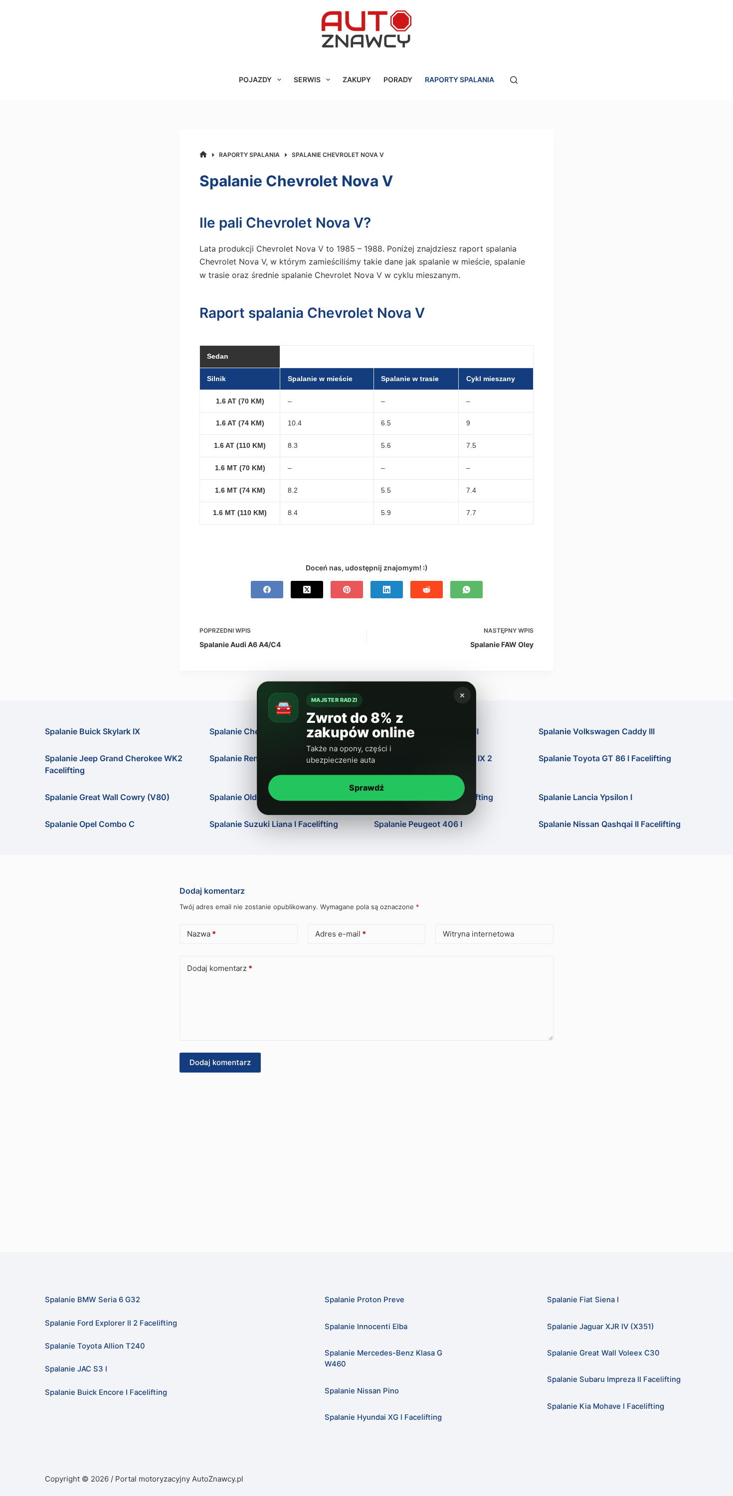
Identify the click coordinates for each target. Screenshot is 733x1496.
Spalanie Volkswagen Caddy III (597, 731)
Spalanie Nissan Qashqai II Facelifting (610, 824)
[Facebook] (267, 589)
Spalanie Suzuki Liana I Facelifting (273, 824)
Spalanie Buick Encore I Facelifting (106, 1392)
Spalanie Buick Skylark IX (92, 731)
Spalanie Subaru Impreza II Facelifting (614, 1379)
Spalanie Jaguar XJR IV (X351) (600, 1326)
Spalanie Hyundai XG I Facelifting (383, 1417)
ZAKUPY (357, 79)
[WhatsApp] (466, 589)
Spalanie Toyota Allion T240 (95, 1346)
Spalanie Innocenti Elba (366, 1326)
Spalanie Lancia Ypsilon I (585, 797)
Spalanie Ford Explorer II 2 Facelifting (111, 1323)
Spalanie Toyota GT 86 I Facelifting (605, 758)
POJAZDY (255, 79)
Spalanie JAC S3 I (76, 1368)
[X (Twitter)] (307, 589)
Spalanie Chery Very (247, 731)
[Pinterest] (347, 589)
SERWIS (307, 79)
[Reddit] (426, 589)
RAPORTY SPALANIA (459, 79)
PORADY (397, 79)
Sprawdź (366, 788)
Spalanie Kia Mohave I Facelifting (605, 1406)
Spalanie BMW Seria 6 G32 (92, 1299)
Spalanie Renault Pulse (252, 758)
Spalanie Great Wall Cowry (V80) (107, 797)
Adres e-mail (340, 934)
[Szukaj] (514, 80)
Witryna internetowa (478, 934)
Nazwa (201, 934)
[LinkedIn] (386, 589)
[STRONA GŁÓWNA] (203, 154)
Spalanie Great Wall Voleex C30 (603, 1353)
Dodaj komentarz (219, 968)
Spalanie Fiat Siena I (583, 1299)
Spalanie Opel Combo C (90, 824)
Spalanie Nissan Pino (362, 1390)
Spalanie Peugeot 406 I (418, 824)
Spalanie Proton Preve (364, 1299)
